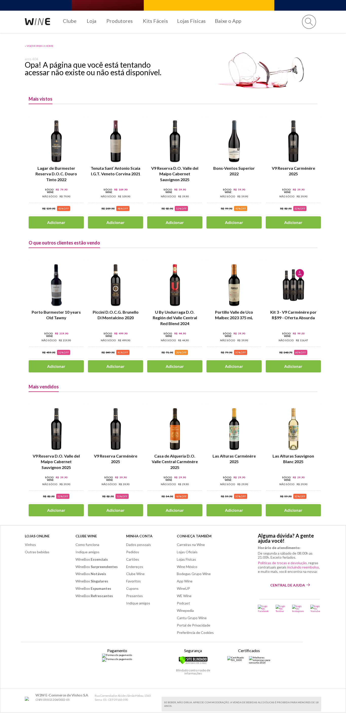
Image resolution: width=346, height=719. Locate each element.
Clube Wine (86, 536)
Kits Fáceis (155, 21)
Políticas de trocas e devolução (282, 563)
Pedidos (132, 552)
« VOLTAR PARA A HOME (39, 46)
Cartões (132, 559)
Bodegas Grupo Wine (194, 574)
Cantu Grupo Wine (192, 618)
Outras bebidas (37, 552)
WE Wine (184, 596)
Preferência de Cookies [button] (195, 632)
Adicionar (56, 222)
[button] (309, 22)
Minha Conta (139, 536)
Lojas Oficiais (187, 552)
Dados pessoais (138, 544)
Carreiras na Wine (191, 544)
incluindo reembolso (303, 567)
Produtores (119, 21)
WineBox (91, 559)
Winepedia (185, 610)
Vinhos (30, 544)
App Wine (185, 581)
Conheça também (194, 536)
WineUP (183, 588)
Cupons (132, 588)
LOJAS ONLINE (37, 536)
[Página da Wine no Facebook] (263, 608)
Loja (91, 21)
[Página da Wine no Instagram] (298, 608)
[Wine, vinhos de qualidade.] (28, 699)
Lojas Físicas (191, 21)
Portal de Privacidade (193, 625)
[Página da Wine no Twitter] (281, 608)
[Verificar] (193, 663)
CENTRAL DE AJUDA (287, 585)
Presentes (134, 596)
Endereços (134, 566)
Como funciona (87, 544)
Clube (69, 21)
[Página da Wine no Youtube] (315, 608)
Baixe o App (228, 21)
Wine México (187, 566)
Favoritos (133, 581)
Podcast (183, 603)
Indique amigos (87, 552)
